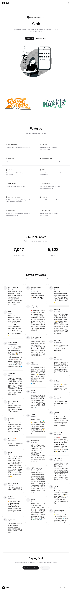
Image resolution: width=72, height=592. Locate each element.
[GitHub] (68, 587)
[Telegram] (64, 587)
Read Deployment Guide (31, 567)
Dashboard (45, 567)
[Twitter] (60, 587)
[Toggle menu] (69, 3)
